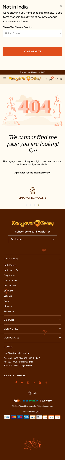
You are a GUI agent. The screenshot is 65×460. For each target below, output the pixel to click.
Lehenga (8, 296)
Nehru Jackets (10, 280)
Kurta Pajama (10, 265)
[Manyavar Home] (25, 79)
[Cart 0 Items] (61, 79)
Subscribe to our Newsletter (32, 231)
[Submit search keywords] (45, 79)
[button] (50, 79)
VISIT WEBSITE (32, 51)
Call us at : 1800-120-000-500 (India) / (22, 358)
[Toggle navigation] (5, 79)
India (34, 393)
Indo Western (10, 285)
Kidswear (8, 306)
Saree (6, 301)
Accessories (9, 311)
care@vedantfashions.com (16, 353)
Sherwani (8, 290)
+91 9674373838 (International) (18, 362)
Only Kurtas (9, 275)
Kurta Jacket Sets (12, 270)
